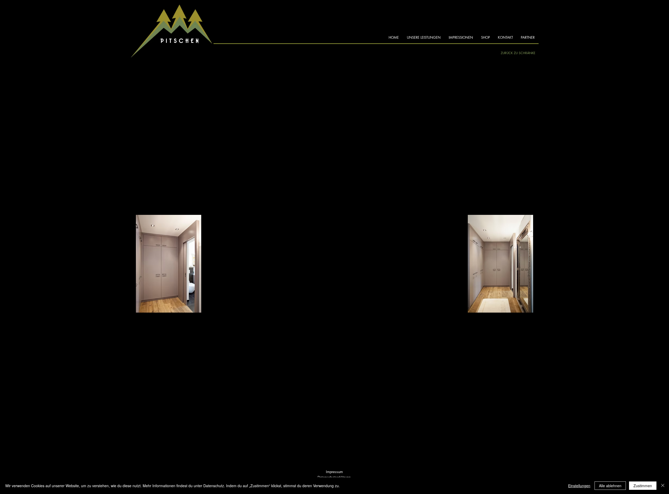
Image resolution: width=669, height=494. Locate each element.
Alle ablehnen (610, 485)
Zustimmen (642, 485)
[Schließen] (663, 485)
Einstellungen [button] (579, 485)
